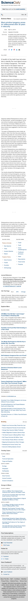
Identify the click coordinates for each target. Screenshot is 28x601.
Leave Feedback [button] (7, 572)
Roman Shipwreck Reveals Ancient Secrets (13, 428)
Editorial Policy (14, 581)
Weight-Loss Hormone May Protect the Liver (14, 425)
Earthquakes (5, 471)
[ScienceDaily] (11, 2)
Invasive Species (8, 251)
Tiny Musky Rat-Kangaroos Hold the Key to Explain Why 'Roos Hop (13, 342)
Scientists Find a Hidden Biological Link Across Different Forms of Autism (13, 401)
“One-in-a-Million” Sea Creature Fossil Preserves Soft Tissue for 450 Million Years (13, 491)
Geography (5, 468)
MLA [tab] (12, 292)
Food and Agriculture (7, 459)
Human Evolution (6, 478)
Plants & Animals (6, 243)
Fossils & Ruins (6, 257)
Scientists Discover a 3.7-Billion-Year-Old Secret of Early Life (14, 415)
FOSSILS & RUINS (5, 473)
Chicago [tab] (23, 292)
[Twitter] (12, 50)
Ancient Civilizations (7, 480)
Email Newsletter (7, 543)
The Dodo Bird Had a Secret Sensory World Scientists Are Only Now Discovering (13, 526)
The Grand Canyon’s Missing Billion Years (13, 435)
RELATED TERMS (20, 239)
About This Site (5, 579)
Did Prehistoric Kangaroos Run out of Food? (14, 355)
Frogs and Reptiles (7, 461)
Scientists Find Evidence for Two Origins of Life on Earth (13, 522)
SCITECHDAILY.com (11, 396)
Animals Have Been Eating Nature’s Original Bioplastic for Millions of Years (14, 499)
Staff (11, 579)
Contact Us (6, 574)
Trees (5, 248)
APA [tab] (17, 292)
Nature (6, 254)
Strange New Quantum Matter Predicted (12, 430)
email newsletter (20, 9)
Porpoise (20, 264)
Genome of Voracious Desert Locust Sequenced (11, 368)
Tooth (19, 245)
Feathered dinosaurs (21, 253)
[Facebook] (9, 50)
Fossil (19, 242)
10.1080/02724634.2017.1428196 (12, 286)
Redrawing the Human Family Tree (11, 444)
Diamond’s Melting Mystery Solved (11, 447)
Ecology (4, 466)
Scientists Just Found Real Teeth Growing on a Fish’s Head (14, 328)
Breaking (3, 422)
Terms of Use (23, 581)
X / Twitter (6, 559)
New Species (7, 246)
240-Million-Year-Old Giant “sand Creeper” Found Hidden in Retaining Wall (13, 314)
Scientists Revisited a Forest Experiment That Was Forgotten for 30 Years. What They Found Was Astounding (13, 410)
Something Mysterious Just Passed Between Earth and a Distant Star (13, 405)
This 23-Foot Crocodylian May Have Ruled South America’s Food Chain (13, 495)
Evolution (6, 265)
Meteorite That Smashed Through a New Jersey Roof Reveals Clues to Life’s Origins (13, 509)
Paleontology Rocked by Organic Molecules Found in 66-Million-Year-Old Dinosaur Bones (14, 519)
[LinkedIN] (17, 50)
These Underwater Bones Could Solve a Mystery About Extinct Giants (13, 512)
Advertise (23, 579)
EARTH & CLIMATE (5, 463)
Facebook (6, 556)
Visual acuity (21, 262)
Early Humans (8, 260)
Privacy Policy (5, 581)
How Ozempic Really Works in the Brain (12, 440)
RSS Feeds (6, 545)
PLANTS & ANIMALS (5, 454)
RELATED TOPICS (6, 239)
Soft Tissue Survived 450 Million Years (12, 437)
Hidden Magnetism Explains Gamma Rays (13, 432)
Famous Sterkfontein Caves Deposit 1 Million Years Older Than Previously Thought (14, 382)
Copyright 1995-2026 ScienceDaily (11, 583)
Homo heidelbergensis (22, 248)
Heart (19, 256)
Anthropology (7, 268)
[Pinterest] (14, 50)
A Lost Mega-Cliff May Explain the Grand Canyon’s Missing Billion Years (13, 505)
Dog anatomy (21, 259)
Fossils (6, 262)
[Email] (19, 50)
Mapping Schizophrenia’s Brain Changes (13, 442)
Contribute (17, 579)
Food (3, 456)
